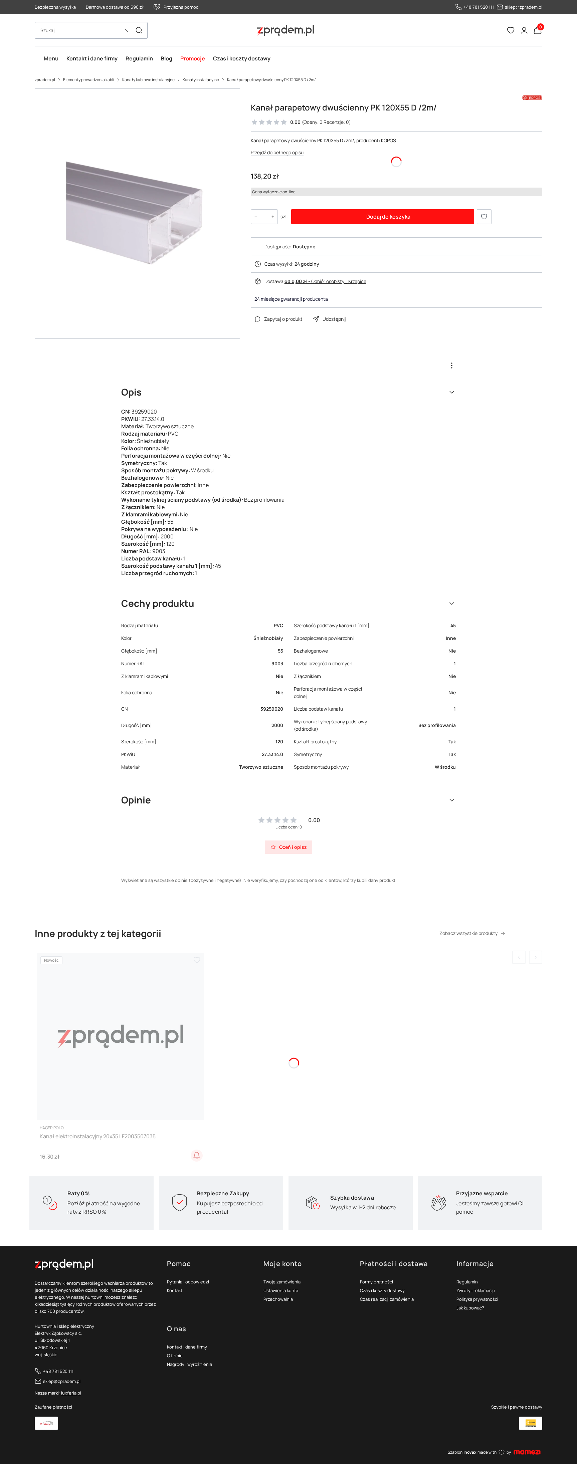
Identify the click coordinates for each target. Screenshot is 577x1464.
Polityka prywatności (477, 1299)
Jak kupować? (470, 1308)
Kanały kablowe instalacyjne (148, 79)
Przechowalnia (278, 1299)
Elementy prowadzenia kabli (88, 79)
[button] (139, 30)
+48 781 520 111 (478, 7)
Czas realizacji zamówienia (387, 1299)
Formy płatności (376, 1282)
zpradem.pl (45, 79)
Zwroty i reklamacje (475, 1290)
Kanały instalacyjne (201, 79)
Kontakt (174, 1290)
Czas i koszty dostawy (382, 1290)
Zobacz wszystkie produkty (468, 933)
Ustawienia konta (280, 1290)
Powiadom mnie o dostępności (197, 1156)
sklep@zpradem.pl (523, 7)
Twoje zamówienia (282, 1282)
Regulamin (467, 1282)
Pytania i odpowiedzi (188, 1282)
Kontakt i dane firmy (187, 1347)
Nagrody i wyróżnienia (189, 1364)
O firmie (175, 1356)
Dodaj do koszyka (388, 216)
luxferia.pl (71, 1393)
